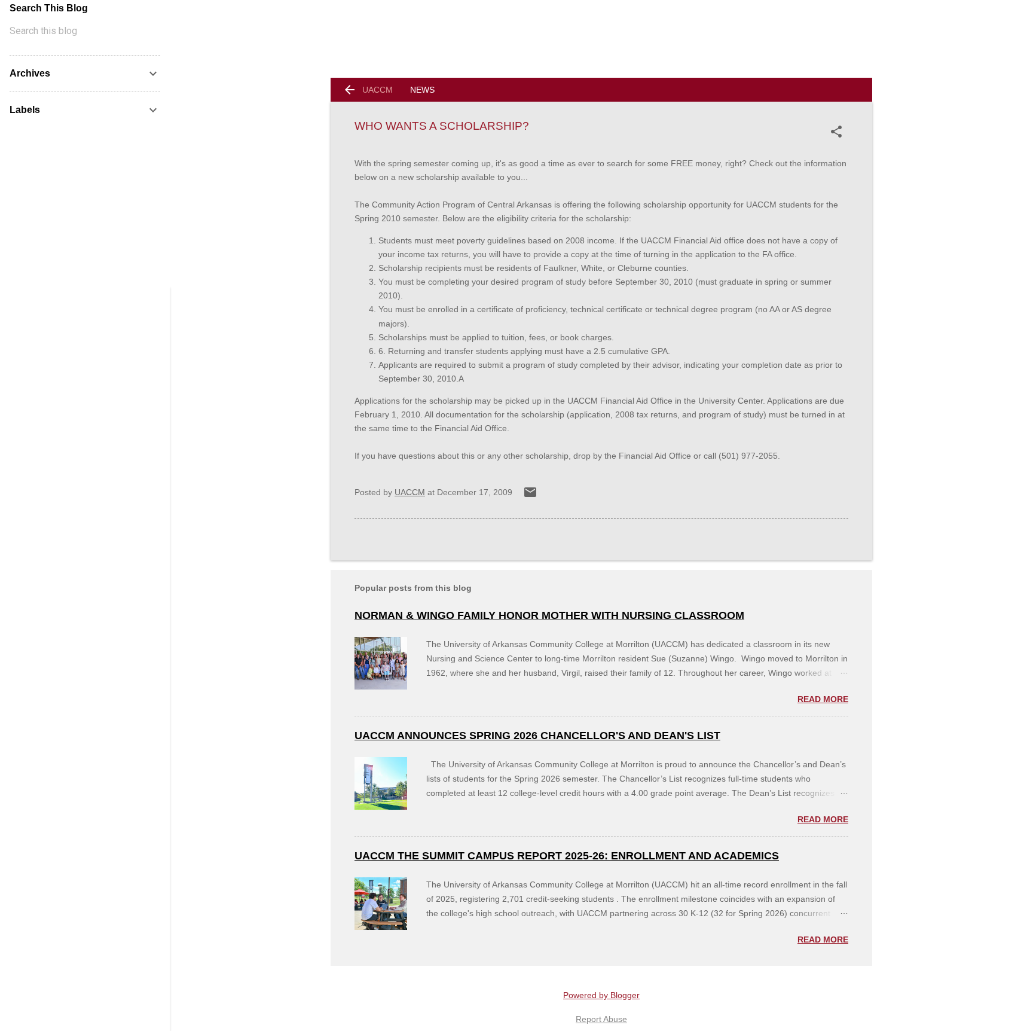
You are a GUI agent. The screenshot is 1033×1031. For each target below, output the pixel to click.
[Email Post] (530, 496)
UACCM (377, 89)
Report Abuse (601, 1019)
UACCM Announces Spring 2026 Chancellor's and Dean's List (537, 736)
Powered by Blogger (601, 995)
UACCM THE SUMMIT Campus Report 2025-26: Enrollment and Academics (566, 856)
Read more (822, 699)
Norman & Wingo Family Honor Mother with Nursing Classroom (549, 615)
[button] (838, 132)
